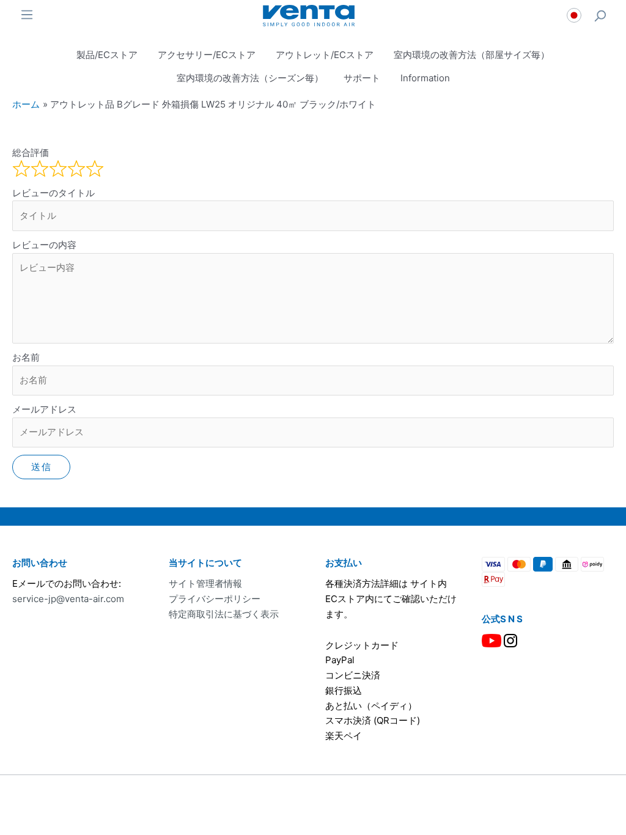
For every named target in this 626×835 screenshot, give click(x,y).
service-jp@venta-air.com (68, 599)
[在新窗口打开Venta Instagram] (510, 640)
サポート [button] (362, 78)
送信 (41, 467)
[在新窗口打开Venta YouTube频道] (491, 640)
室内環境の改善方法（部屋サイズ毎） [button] (472, 55)
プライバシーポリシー (214, 599)
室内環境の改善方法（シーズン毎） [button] (250, 78)
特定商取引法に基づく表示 (224, 614)
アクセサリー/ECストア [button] (207, 55)
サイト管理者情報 (205, 583)
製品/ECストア (107, 55)
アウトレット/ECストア (325, 55)
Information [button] (425, 78)
